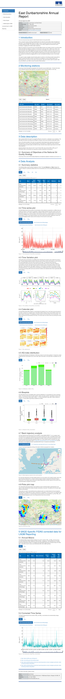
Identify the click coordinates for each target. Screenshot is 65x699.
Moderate (54, 181)
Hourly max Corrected (53, 556)
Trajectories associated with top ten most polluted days (46, 440)
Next (60, 131)
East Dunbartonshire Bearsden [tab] (26, 222)
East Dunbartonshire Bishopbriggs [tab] (41, 222)
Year (28, 555)
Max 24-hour (59, 556)
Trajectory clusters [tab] (24, 444)
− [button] (20, 74)
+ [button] (20, 72)
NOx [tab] (36, 172)
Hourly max (39, 181)
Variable (42, 104)
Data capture (33, 181)
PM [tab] (24, 172)
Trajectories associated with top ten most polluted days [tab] (43, 444)
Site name (21, 104)
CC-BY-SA (59, 473)
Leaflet (47, 95)
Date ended (57, 104)
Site (20, 181)
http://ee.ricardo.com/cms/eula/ (35, 30)
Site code (37, 104)
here (60, 156)
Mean (28, 181)
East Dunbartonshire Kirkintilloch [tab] (26, 225)
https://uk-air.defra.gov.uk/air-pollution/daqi (29, 660)
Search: (47, 99)
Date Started (49, 104)
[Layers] (46, 72)
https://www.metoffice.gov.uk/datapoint (29, 658)
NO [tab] (20, 172)
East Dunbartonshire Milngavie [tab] (41, 225)
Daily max (44, 181)
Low (48, 181)
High (59, 181)
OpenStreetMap (51, 473)
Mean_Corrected (39, 555)
